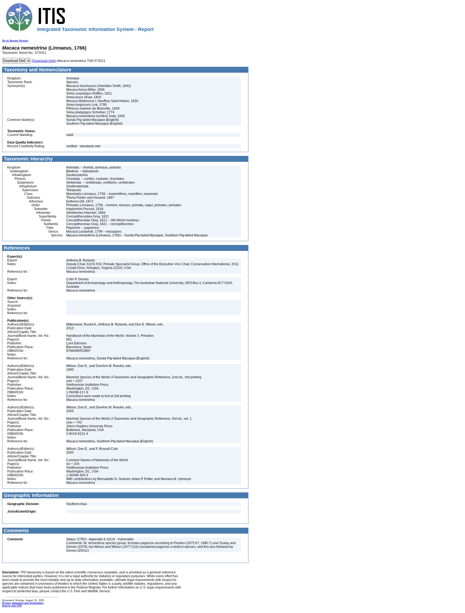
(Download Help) (44, 61)
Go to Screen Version (15, 40)
